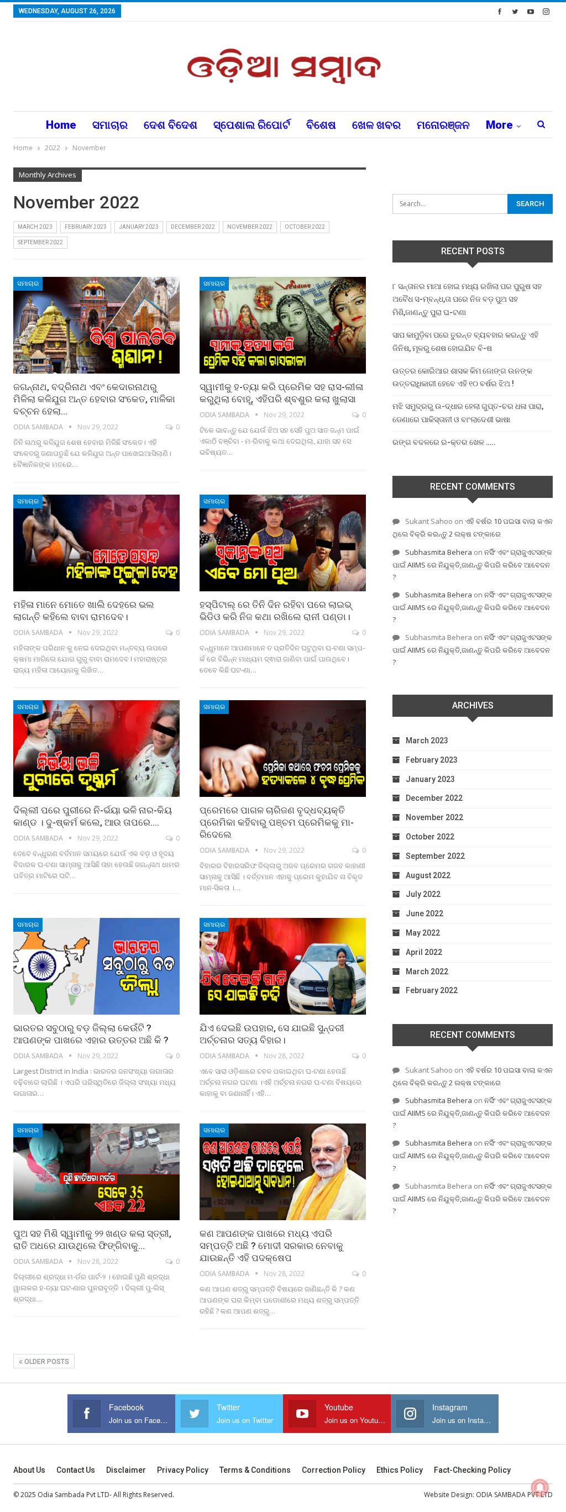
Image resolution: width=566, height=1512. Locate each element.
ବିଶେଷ (321, 125)
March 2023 (35, 227)
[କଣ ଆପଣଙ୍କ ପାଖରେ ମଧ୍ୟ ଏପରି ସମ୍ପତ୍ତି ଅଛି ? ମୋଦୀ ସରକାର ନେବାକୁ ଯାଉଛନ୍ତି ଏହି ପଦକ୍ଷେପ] (283, 1172)
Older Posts (46, 1362)
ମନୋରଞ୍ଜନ (443, 125)
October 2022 (305, 227)
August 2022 (428, 875)
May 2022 (423, 932)
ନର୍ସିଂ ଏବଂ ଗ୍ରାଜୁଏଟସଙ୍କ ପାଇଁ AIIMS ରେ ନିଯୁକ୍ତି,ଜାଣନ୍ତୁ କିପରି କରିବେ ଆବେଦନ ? (472, 564)
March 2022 (427, 971)
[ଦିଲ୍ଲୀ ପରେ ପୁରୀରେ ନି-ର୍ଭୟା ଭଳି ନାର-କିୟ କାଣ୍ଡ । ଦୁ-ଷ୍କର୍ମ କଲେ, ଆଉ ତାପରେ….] (96, 748)
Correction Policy (333, 1470)
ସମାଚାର (110, 125)
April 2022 (424, 952)
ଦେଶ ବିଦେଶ (170, 125)
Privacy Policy (182, 1470)
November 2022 (249, 227)
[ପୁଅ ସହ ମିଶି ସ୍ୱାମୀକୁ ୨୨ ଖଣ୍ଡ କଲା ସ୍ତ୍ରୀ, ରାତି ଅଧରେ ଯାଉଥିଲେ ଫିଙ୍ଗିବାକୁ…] (96, 1172)
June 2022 (424, 913)
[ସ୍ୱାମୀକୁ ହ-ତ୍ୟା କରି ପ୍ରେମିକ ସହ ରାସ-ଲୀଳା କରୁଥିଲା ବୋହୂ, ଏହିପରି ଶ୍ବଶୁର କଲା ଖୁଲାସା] (283, 325)
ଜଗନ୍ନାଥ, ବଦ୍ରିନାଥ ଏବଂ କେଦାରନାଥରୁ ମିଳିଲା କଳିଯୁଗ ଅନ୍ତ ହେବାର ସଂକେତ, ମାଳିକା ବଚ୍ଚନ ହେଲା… (94, 399)
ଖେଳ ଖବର (376, 125)
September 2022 (40, 242)
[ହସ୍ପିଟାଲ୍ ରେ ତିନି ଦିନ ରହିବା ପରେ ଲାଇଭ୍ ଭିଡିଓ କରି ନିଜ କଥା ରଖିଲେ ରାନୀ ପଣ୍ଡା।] (283, 543)
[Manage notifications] (540, 1488)
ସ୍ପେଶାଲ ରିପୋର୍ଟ (251, 125)
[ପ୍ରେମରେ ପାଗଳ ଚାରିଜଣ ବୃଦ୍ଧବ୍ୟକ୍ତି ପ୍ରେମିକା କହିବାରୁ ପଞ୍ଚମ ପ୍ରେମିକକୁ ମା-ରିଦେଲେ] (283, 748)
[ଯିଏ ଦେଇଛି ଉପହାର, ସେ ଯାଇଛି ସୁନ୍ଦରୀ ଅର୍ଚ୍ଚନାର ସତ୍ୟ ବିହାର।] (283, 966)
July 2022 (423, 894)
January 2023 (139, 227)
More (499, 125)
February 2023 (86, 227)
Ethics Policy (399, 1470)
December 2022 (193, 227)
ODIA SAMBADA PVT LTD (514, 1494)
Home (61, 125)
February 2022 (432, 990)
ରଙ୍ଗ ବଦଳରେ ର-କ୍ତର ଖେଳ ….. (444, 442)
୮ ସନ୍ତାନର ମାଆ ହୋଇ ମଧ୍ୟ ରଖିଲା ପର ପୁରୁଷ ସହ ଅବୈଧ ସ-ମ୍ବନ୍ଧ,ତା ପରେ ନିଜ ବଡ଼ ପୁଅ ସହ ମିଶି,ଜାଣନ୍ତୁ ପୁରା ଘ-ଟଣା (467, 299)
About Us (29, 1470)
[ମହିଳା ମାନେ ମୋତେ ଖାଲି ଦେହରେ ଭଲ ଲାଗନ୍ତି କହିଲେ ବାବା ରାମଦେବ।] (96, 543)
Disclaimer (126, 1470)
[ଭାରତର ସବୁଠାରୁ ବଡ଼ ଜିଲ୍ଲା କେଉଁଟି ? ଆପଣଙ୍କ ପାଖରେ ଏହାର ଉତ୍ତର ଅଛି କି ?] (96, 966)
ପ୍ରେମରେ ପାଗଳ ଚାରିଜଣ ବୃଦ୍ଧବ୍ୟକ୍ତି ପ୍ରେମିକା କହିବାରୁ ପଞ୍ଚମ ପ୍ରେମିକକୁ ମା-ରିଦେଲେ (277, 822)
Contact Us (75, 1470)
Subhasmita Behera (438, 552)
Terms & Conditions (255, 1470)
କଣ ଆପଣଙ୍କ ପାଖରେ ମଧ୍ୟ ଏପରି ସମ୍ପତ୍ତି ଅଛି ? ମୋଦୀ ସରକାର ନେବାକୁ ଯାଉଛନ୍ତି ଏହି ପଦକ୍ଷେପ (271, 1245)
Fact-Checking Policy (472, 1470)
